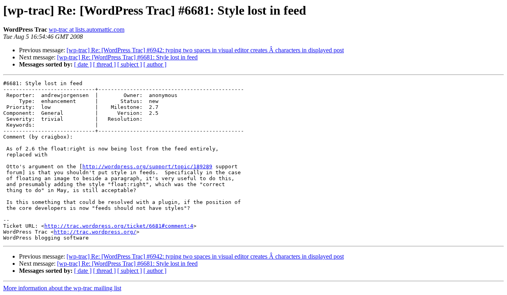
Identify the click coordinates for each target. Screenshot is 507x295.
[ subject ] (129, 64)
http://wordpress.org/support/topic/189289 (147, 166)
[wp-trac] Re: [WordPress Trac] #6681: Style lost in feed (127, 57)
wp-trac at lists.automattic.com (86, 29)
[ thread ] (104, 64)
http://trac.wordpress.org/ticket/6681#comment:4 (118, 226)
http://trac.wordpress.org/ (95, 232)
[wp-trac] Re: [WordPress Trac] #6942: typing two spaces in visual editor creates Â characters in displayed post (205, 50)
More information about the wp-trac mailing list (62, 288)
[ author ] (154, 64)
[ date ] (82, 64)
